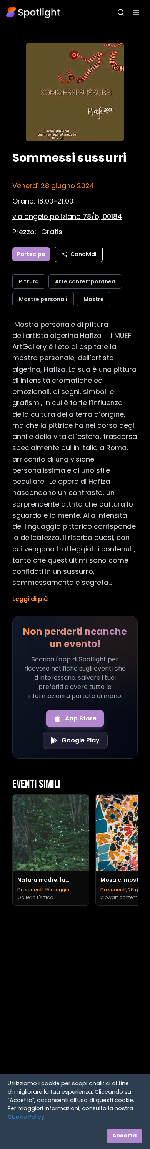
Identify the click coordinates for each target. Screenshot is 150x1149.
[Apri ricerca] (120, 12)
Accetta (124, 1135)
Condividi (83, 254)
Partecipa (31, 254)
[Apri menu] (136, 12)
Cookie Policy (26, 1117)
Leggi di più (30, 598)
